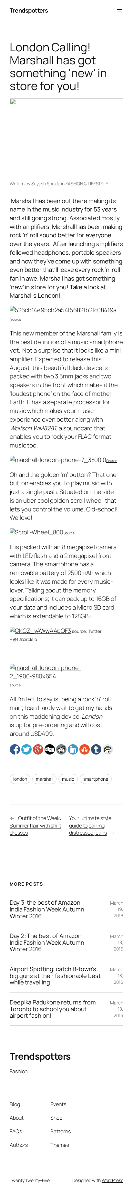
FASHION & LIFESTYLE (87, 183)
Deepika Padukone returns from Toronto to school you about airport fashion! (53, 1009)
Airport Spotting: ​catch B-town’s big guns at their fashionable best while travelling (55, 976)
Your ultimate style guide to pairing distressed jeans (90, 825)
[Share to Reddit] (61, 749)
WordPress (112, 1180)
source (15, 685)
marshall (44, 779)
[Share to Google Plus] (38, 749)
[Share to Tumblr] (96, 749)
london (20, 779)
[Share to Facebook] (15, 749)
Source (15, 319)
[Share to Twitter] (26, 749)
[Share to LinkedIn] (73, 749)
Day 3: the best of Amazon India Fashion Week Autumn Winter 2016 (47, 909)
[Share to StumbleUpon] (84, 749)
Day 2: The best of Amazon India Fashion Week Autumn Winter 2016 (47, 942)
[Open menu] (119, 11)
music (68, 779)
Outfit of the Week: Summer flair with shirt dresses (35, 825)
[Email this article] (108, 749)
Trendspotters (29, 10)
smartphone (95, 779)
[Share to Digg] (50, 749)
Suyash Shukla (45, 183)
